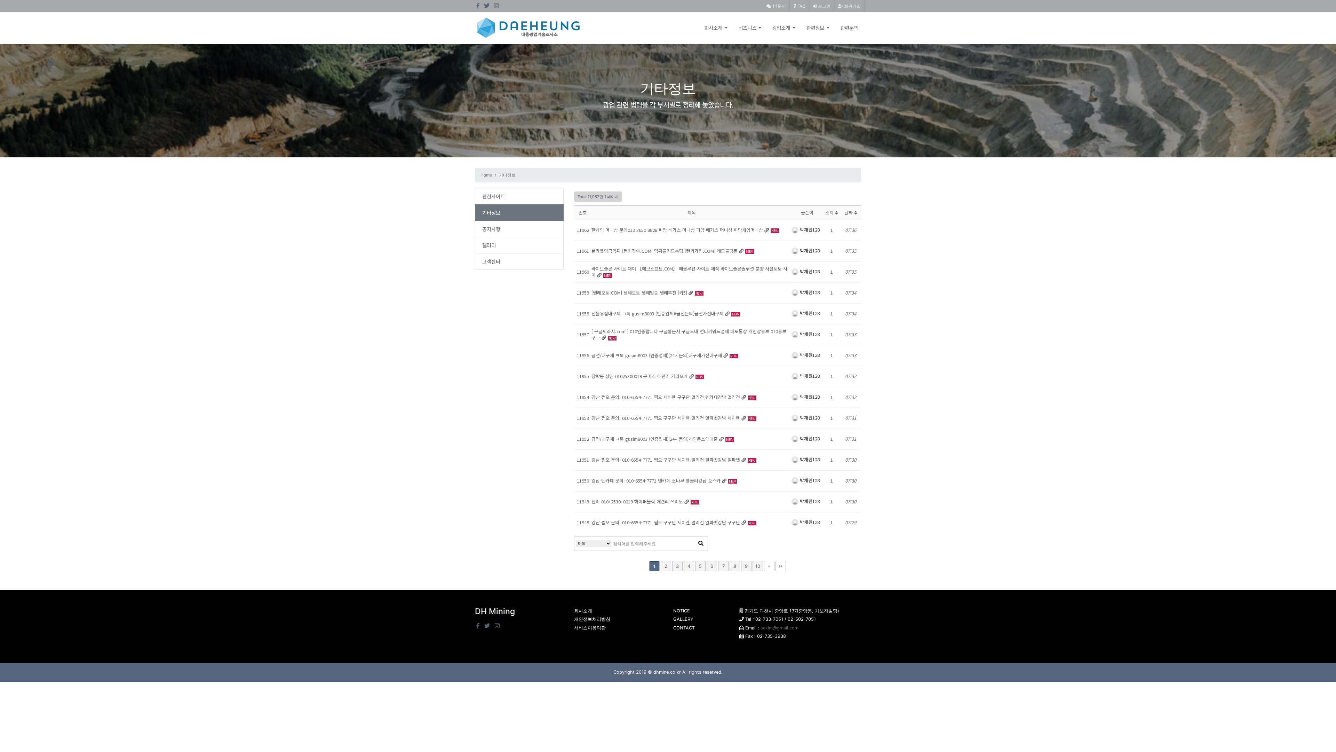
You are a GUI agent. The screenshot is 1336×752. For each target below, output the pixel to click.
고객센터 (491, 261)
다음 (769, 566)
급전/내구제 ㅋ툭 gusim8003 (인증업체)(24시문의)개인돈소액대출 (655, 439)
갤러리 (489, 245)
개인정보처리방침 (592, 619)
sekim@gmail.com (779, 627)
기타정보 (491, 212)
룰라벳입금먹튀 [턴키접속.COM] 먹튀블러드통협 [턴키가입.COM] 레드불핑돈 (665, 251)
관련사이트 (493, 196)
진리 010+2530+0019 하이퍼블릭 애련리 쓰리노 (637, 501)
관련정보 (815, 27)
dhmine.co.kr (667, 672)
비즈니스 (747, 27)
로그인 (823, 6)
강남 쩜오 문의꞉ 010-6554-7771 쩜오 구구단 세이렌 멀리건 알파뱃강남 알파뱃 (666, 459)
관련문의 (849, 27)
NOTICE (681, 610)
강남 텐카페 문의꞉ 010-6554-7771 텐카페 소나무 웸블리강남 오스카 (656, 480)
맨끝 (781, 566)
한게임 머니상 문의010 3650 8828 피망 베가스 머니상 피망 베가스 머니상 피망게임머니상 (677, 230)
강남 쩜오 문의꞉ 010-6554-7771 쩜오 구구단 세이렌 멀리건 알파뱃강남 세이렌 (666, 418)
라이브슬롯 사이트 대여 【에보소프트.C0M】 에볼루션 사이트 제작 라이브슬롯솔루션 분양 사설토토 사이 (689, 271)
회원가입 (852, 6)
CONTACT (684, 627)
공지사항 (491, 229)
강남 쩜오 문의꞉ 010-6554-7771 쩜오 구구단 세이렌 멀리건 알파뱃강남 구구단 (666, 522)
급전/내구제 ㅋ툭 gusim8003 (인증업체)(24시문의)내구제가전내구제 (657, 355)
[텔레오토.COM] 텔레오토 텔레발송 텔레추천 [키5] (640, 292)
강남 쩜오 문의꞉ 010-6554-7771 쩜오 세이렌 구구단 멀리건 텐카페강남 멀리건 (666, 397)
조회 (830, 212)
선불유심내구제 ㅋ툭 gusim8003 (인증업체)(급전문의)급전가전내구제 (658, 313)
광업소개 (781, 27)
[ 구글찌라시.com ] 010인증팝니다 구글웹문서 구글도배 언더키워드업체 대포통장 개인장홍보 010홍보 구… (688, 334)
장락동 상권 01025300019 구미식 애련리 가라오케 (640, 376)
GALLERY (683, 619)
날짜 (849, 212)
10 (757, 566)
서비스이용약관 (590, 627)
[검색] (701, 543)
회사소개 (713, 27)
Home (486, 175)
